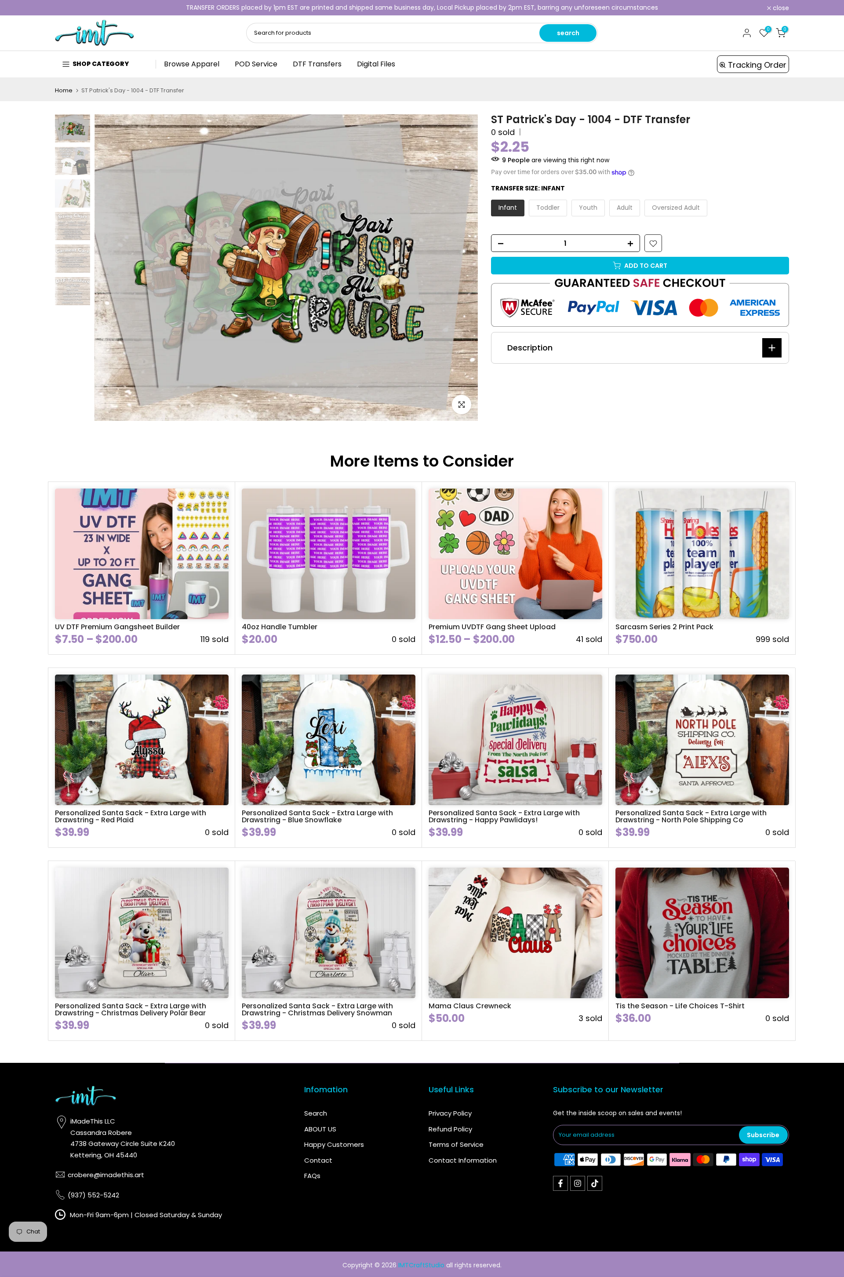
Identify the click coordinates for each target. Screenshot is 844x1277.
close (68, 8)
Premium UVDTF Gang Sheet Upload (492, 627)
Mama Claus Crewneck (470, 1006)
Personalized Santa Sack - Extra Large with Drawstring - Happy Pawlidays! (504, 816)
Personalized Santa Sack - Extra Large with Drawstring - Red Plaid (130, 816)
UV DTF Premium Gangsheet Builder (117, 627)
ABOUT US (320, 1129)
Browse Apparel (191, 64)
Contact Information (463, 1160)
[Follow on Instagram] (577, 1183)
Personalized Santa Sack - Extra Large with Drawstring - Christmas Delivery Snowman (317, 1009)
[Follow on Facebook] (560, 1183)
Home (64, 90)
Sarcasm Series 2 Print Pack (664, 627)
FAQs (312, 1175)
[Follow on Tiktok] (594, 1183)
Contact (318, 1160)
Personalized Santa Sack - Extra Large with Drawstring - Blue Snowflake (317, 816)
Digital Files (376, 64)
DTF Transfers (317, 64)
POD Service (256, 64)
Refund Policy (450, 1129)
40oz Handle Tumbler (279, 627)
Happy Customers (334, 1144)
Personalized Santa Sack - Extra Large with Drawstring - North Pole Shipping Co (691, 816)
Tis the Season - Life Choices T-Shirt (680, 1006)
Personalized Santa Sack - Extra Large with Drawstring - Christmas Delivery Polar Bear (130, 1009)
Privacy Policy (450, 1113)
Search (315, 1113)
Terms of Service (456, 1144)
